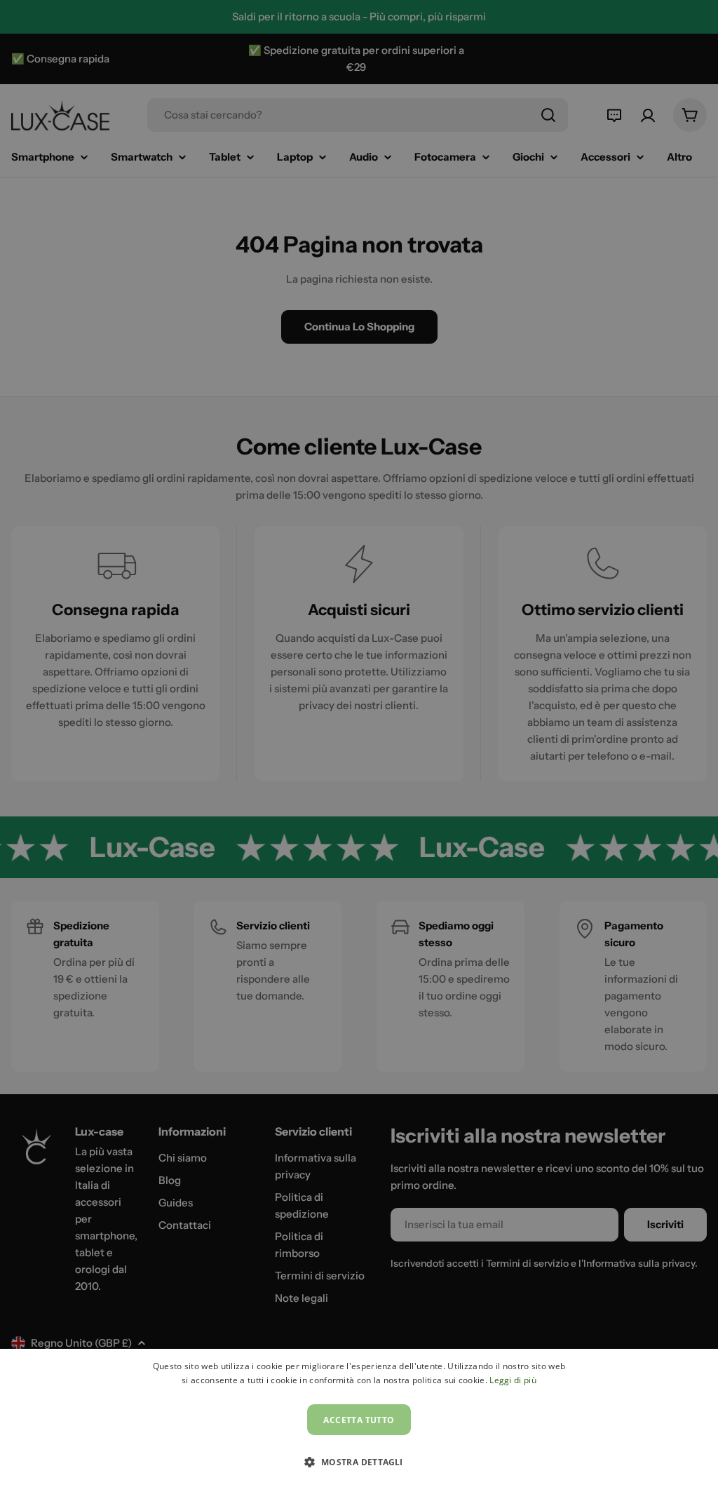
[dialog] (359, 1418)
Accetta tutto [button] (358, 1420)
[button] (358, 1461)
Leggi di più (512, 1380)
